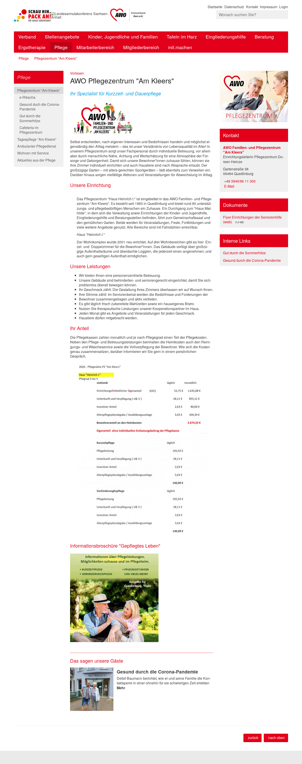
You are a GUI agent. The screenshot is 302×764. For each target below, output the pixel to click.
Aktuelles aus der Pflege (36, 160)
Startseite (215, 6)
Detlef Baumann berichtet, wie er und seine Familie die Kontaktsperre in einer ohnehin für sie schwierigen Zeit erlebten (164, 683)
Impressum (268, 6)
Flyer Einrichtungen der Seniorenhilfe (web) (252, 219)
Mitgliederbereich (141, 47)
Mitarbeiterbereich (95, 47)
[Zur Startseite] (128, 15)
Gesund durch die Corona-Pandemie (157, 671)
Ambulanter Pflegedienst (36, 146)
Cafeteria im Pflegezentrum (30, 130)
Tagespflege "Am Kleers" (36, 139)
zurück (253, 737)
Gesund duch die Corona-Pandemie (39, 107)
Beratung (264, 36)
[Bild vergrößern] (141, 449)
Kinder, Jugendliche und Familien (123, 36)
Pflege (61, 47)
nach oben (276, 737)
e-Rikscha (27, 97)
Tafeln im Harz (182, 36)
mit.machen (180, 47)
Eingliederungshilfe (226, 36)
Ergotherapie (32, 47)
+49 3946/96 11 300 (239, 181)
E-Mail (228, 186)
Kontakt (252, 6)
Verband (27, 36)
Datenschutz (234, 6)
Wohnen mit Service (33, 153)
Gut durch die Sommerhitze (29, 118)
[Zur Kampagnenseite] (32, 15)
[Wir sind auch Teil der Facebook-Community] (287, 23)
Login (283, 6)
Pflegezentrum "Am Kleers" (55, 58)
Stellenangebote (62, 36)
